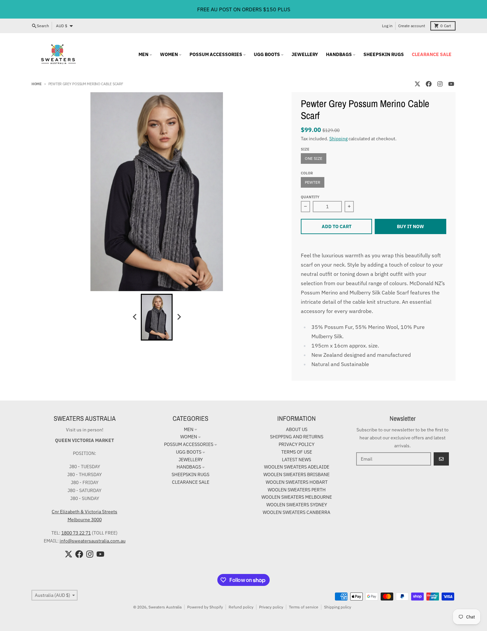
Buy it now (410, 226)
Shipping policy (337, 606)
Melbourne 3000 (85, 520)
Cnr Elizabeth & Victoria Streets (84, 512)
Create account (411, 25)
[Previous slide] (134, 317)
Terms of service (303, 606)
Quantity (310, 197)
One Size (313, 158)
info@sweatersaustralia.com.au (93, 541)
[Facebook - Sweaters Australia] (428, 84)
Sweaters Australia (165, 606)
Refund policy (241, 606)
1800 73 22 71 (76, 533)
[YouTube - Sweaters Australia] (451, 84)
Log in (387, 25)
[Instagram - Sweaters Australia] (440, 84)
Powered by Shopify (205, 606)
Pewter (312, 182)
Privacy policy (271, 606)
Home (36, 84)
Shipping (338, 139)
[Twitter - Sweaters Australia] (417, 84)
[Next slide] (178, 317)
